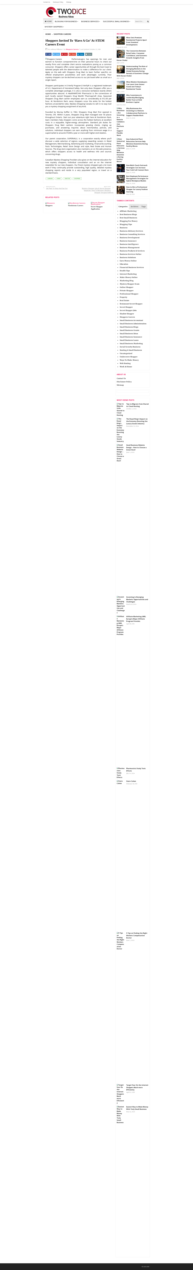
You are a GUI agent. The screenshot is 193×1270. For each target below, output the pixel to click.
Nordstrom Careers (75, 205)
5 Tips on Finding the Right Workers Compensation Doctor (136, 935)
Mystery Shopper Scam (129, 284)
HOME (49, 21)
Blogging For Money (128, 221)
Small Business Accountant (131, 320)
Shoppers (49, 205)
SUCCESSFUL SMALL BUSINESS (116, 21)
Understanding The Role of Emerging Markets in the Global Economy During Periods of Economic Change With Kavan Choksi (132, 71)
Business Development (130, 238)
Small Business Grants (129, 330)
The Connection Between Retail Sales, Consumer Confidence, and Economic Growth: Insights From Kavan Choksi (132, 55)
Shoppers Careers (62, 34)
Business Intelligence (129, 244)
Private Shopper (126, 291)
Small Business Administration (133, 324)
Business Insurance (128, 241)
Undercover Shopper (128, 357)
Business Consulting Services (132, 234)
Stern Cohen (131, 781)
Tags (143, 206)
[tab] (123, 206)
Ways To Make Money (129, 360)
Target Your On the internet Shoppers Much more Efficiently (137, 1087)
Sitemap (68, 2)
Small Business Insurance (131, 337)
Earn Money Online (128, 261)
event (59, 178)
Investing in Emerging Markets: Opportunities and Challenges (137, 599)
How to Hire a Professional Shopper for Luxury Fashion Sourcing (137, 189)
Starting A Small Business (131, 350)
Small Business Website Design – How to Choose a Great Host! (136, 447)
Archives (134, 206)
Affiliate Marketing (128, 211)
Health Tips (125, 271)
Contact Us (46, 2)
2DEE (147, 1266)
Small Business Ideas (129, 334)
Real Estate (124, 300)
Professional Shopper (129, 294)
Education (124, 264)
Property (123, 297)
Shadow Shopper (127, 314)
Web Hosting (125, 363)
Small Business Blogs (129, 327)
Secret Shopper (126, 307)
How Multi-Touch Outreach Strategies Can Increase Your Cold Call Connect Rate (137, 167)
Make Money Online (129, 277)
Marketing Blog (126, 281)
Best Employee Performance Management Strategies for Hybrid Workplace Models (137, 178)
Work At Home (126, 367)
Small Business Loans (129, 340)
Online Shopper (126, 287)
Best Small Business (128, 218)
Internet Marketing (128, 274)
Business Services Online (130, 254)
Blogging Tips (126, 224)
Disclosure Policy (58, 2)
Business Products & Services (132, 251)
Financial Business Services (132, 267)
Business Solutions (128, 257)
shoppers (77, 178)
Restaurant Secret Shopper (131, 304)
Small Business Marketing (131, 343)
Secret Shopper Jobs (128, 310)
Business (123, 228)
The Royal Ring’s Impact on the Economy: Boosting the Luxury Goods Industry (137, 421)
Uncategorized (126, 353)
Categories (123, 206)
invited (67, 178)
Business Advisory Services (131, 231)
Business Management (130, 248)
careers (50, 178)
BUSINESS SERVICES (90, 21)
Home (48, 34)
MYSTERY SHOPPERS (54, 27)
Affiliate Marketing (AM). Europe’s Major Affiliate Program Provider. (136, 619)
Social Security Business (130, 347)
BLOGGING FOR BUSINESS (66, 21)
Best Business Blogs (128, 214)
